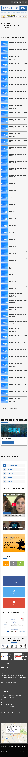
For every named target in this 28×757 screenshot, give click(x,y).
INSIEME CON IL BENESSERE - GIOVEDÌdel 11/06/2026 (18, 127)
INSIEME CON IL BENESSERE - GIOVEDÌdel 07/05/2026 (18, 225)
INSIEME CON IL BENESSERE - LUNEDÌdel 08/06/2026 (17, 148)
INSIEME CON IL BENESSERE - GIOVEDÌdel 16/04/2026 (18, 322)
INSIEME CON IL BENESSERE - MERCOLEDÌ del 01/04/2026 (15, 400)
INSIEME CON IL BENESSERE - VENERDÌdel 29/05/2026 (18, 183)
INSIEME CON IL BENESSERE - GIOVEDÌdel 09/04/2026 (18, 357)
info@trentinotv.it (7, 699)
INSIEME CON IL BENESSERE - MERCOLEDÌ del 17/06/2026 (15, 107)
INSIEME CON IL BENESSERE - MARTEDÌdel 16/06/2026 (18, 113)
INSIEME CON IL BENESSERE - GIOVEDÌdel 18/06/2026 (18, 99)
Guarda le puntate (8, 442)
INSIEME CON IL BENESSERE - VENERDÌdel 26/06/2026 (18, 78)
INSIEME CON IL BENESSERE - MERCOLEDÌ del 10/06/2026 (15, 135)
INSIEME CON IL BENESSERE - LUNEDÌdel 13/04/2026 (17, 343)
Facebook (14, 579)
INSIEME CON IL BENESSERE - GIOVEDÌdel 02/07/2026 (18, 50)
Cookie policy (12, 751)
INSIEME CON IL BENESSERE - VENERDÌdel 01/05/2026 (18, 252)
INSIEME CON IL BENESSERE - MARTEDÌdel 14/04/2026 (18, 336)
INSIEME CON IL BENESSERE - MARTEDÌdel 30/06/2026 (18, 64)
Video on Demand (14, 408)
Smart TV (6, 563)
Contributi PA (6, 753)
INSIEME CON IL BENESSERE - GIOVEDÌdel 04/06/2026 (18, 162)
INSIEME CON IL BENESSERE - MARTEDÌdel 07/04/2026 (18, 371)
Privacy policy (22, 751)
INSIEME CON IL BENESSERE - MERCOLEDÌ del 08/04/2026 (15, 365)
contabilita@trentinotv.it (9, 704)
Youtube (14, 601)
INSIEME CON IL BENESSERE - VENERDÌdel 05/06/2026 (18, 155)
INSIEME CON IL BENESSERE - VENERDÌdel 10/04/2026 (18, 350)
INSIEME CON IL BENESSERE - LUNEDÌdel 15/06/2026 (17, 120)
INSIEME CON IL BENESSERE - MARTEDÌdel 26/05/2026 (18, 204)
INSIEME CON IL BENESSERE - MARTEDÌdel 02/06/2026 (18, 169)
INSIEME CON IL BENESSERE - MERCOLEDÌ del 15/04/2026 (15, 330)
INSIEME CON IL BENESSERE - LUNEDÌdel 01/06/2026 (17, 176)
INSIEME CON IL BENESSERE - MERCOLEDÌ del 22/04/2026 (15, 295)
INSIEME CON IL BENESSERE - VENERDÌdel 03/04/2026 (18, 385)
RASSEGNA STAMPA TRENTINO (24, 658)
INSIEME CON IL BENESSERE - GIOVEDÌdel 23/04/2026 (18, 287)
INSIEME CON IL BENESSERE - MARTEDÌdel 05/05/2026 (18, 238)
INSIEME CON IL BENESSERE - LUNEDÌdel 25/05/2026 (17, 211)
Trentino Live (14, 525)
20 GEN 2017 (6, 512)
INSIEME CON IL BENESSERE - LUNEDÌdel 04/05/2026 (17, 245)
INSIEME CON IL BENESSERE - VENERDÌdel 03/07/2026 (18, 43)
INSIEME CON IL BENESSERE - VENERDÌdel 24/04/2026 (18, 280)
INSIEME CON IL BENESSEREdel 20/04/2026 (15, 308)
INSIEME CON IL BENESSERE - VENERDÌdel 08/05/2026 (18, 218)
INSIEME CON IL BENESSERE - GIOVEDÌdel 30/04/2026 (18, 259)
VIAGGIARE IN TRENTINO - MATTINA (11, 659)
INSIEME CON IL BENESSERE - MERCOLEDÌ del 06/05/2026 (15, 233)
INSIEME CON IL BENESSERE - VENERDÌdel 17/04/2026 (18, 315)
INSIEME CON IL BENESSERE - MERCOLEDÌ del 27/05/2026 (15, 198)
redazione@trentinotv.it (8, 709)
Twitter (14, 590)
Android (20, 563)
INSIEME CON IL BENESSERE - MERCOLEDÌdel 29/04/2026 (15, 267)
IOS (13, 563)
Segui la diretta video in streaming (14, 527)
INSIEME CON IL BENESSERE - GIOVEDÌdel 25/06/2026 (18, 85)
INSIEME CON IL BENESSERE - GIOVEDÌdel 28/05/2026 (18, 190)
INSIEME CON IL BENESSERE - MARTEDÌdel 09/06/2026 (18, 141)
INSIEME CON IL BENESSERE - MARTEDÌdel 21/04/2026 (18, 301)
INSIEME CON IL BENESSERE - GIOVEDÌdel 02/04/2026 (18, 392)
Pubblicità (4, 751)
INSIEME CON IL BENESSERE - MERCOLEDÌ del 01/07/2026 (15, 58)
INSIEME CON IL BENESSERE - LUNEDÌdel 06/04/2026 (17, 378)
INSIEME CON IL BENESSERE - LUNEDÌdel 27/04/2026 (17, 273)
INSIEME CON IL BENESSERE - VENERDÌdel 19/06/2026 (18, 92)
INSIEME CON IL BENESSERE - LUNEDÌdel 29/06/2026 (17, 71)
